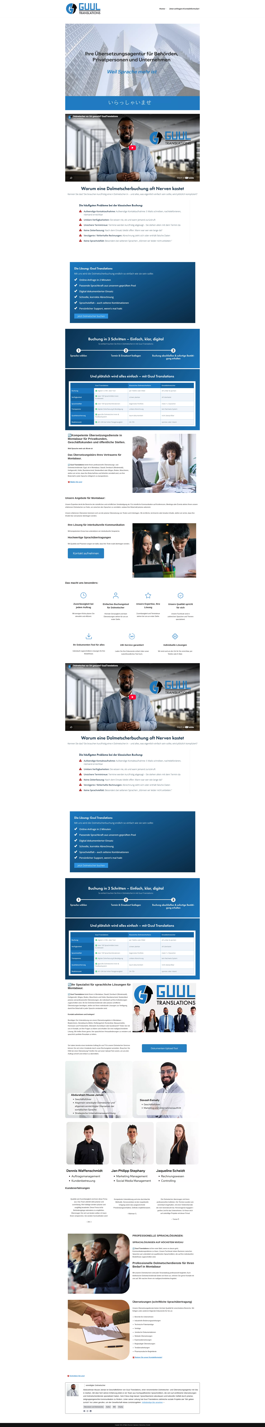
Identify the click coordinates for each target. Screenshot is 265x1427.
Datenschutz (142, 1425)
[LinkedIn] (90, 1411)
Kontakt (148, 1425)
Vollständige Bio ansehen (152, 1402)
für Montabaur (166, 1367)
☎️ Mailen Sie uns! (75, 482)
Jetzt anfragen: (184, 9)
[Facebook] (84, 1411)
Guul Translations (100, 1367)
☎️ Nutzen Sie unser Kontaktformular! (147, 1357)
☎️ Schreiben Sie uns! (76, 1376)
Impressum (136, 1425)
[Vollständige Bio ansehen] (164, 1402)
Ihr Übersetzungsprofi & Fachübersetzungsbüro (134, 1367)
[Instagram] (87, 1411)
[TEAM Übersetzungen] (83, 9)
